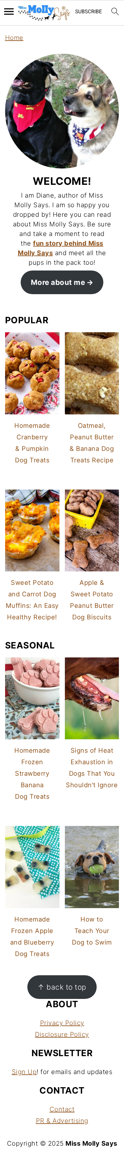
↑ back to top (62, 987)
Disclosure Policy (62, 1034)
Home (14, 38)
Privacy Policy (62, 1023)
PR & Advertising (62, 1121)
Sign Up (24, 1072)
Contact (62, 1109)
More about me (58, 282)
